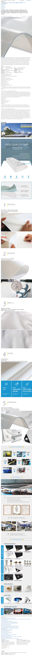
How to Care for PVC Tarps (4, 633)
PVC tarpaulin (7, 71)
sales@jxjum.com (28, 0)
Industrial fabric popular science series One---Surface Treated (9, 638)
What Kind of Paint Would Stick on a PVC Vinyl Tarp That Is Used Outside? (11, 636)
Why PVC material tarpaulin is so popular (6, 630)
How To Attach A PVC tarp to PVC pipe (6, 637)
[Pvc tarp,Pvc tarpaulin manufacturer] (1, 3)
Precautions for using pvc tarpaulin (6, 635)
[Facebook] (1, 655)
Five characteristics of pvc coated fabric (6, 632)
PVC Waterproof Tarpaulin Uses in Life (6, 629)
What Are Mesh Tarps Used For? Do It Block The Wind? (8, 634)
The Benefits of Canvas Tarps (5, 631)
